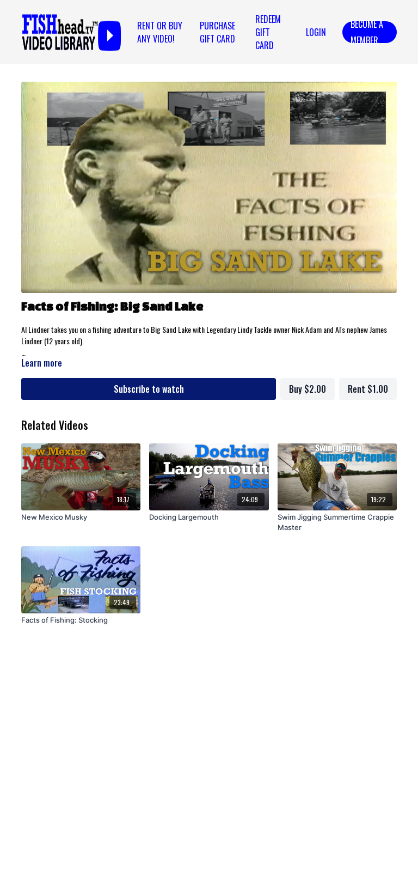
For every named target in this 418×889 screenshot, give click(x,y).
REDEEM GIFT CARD (268, 32)
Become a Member (367, 32)
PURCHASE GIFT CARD (217, 32)
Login (316, 32)
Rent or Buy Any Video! (159, 32)
